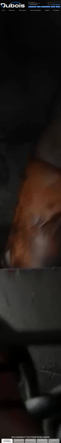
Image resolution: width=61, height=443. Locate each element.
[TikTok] (59, 4)
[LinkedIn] (58, 4)
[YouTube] (55, 4)
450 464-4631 (33, 4)
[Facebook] (53, 4)
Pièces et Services (22, 10)
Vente (3, 10)
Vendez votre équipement (35, 10)
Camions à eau (12, 10)
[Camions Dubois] (13, 4)
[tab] (7, 441)
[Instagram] (56, 4)
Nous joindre (56, 10)
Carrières (47, 10)
